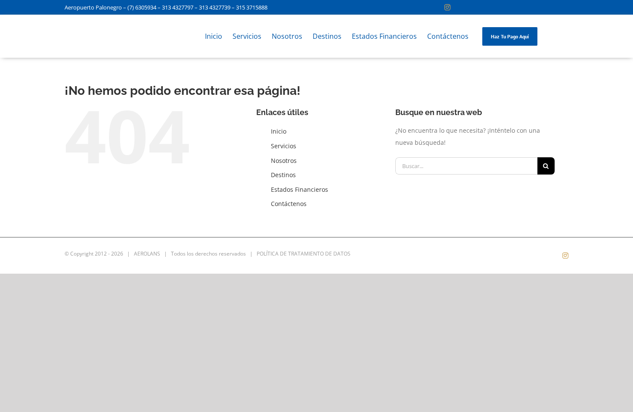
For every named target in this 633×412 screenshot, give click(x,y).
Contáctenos (289, 204)
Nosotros (284, 160)
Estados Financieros (299, 189)
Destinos (283, 175)
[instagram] (447, 7)
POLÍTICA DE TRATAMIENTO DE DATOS (304, 253)
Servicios (283, 146)
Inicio (278, 131)
